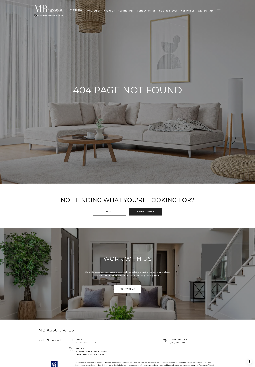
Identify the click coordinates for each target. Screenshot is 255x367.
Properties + (76, 11)
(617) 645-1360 (178, 343)
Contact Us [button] (127, 289)
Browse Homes (145, 211)
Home (109, 211)
